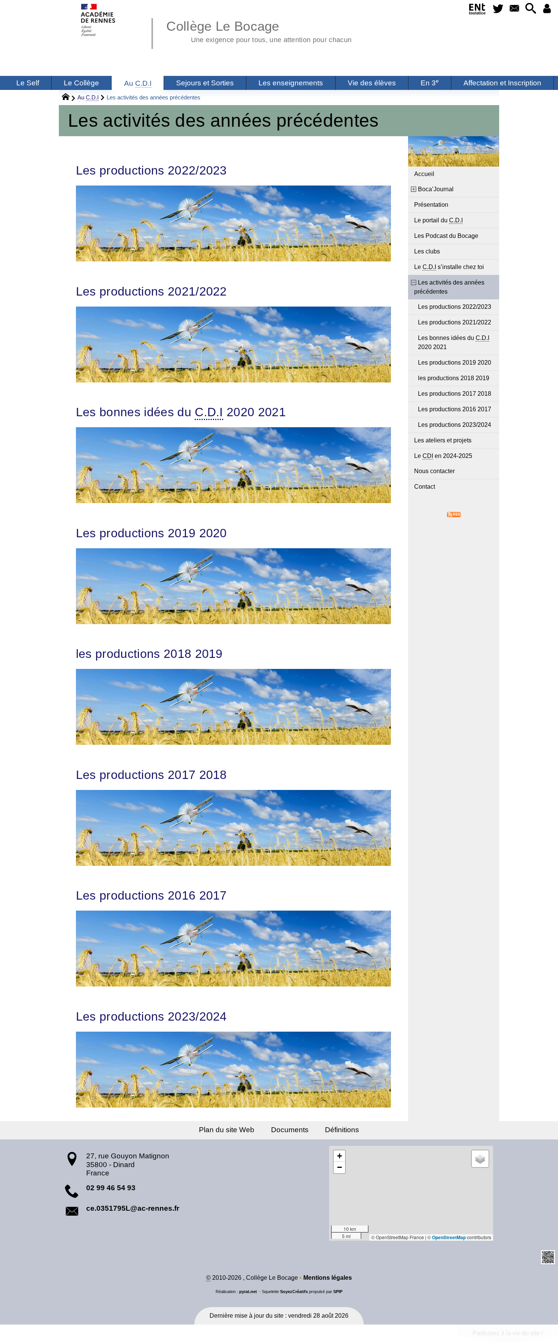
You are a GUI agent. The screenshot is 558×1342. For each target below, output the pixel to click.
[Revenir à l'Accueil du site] (69, 98)
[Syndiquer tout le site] (453, 514)
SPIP (337, 1291)
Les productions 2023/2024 (151, 1016)
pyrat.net (248, 1291)
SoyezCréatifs (294, 1291)
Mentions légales (327, 1277)
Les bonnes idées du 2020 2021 (181, 412)
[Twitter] (498, 9)
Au (88, 97)
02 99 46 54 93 (111, 1188)
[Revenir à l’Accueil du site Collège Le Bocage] (98, 20)
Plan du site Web (226, 1130)
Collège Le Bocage (259, 30)
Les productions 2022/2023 (151, 170)
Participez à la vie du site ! (508, 1333)
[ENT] (477, 10)
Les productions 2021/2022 (151, 291)
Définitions (342, 1130)
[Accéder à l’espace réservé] (547, 9)
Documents (290, 1130)
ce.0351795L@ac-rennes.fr (132, 1208)
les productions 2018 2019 (149, 654)
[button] (530, 9)
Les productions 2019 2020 (151, 533)
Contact (424, 486)
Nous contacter (434, 471)
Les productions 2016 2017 (151, 895)
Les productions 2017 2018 (151, 775)
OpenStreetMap (449, 1237)
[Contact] (514, 9)
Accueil (424, 174)
